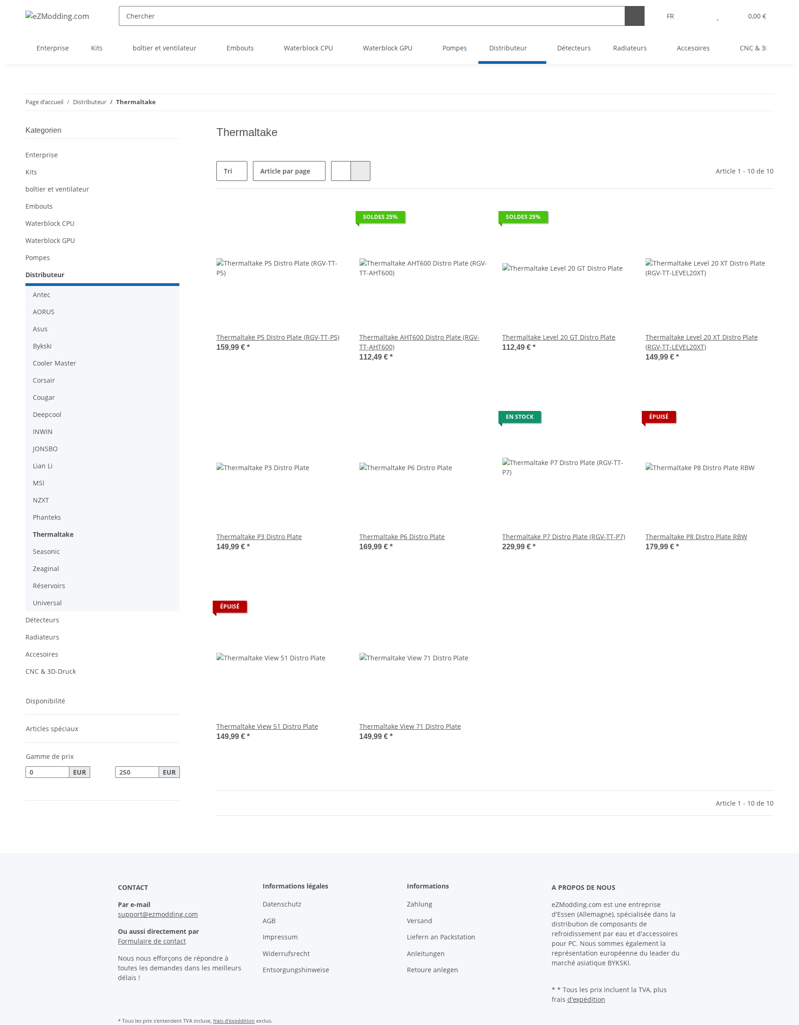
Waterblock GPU (50, 240)
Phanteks (47, 517)
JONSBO (45, 448)
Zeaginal (46, 568)
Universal (47, 602)
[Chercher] (635, 16)
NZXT (41, 500)
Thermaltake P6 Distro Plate (402, 536)
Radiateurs (42, 637)
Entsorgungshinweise (296, 969)
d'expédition (586, 999)
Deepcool (47, 414)
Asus (40, 328)
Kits (31, 172)
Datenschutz (282, 904)
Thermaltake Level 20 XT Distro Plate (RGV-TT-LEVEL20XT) (701, 342)
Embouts (39, 206)
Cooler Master (54, 363)
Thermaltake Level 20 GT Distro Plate (558, 337)
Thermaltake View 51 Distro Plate (267, 726)
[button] (699, 16)
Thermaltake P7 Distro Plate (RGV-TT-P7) (563, 536)
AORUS (44, 311)
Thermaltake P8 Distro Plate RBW (696, 536)
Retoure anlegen (432, 969)
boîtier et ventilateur (57, 189)
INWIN (43, 431)
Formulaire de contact (152, 941)
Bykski (42, 346)
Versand (419, 920)
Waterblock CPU (49, 223)
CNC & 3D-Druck (50, 671)
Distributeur (44, 274)
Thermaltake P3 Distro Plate (259, 536)
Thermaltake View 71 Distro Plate (410, 726)
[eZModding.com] (57, 16)
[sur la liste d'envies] (329, 219)
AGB (269, 920)
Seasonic (46, 551)
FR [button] (670, 16)
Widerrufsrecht (286, 953)
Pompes (37, 257)
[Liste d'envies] (717, 16)
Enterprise (41, 154)
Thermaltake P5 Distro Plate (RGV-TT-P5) (277, 337)
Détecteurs (42, 619)
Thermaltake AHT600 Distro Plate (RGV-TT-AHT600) (419, 342)
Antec (41, 294)
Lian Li (43, 465)
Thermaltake (53, 534)
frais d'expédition (234, 1020)
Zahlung (419, 904)
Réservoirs (49, 585)
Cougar (44, 397)
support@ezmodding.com (158, 914)
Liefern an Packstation (441, 936)
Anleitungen (426, 953)
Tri (228, 171)
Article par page (285, 171)
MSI (38, 482)
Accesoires (41, 654)
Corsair (44, 380)
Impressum (280, 936)
